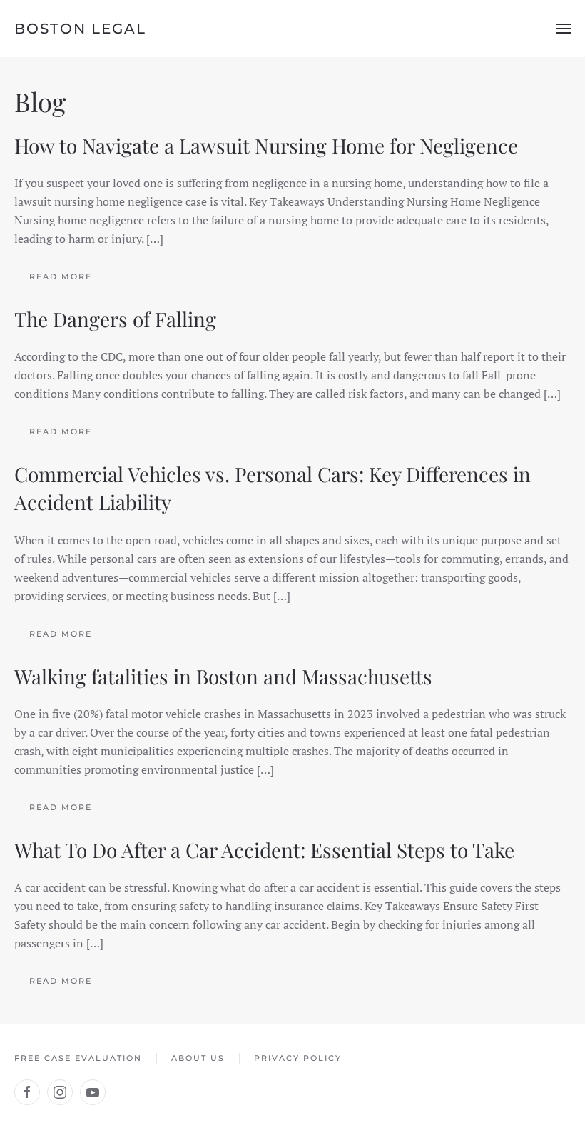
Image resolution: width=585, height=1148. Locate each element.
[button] (563, 28)
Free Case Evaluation (78, 1058)
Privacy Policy (298, 1058)
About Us (198, 1058)
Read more (60, 276)
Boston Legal (80, 28)
